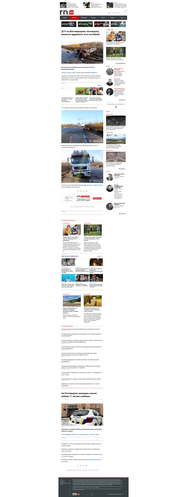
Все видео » (122, 168)
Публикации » (110, 29)
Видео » (108, 111)
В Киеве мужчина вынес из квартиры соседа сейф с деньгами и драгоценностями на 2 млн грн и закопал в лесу (79, 354)
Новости (74, 17)
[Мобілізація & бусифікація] (85, 26)
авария (86, 206)
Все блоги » (122, 100)
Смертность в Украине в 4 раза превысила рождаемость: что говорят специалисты (80, 384)
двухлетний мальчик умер (92, 459)
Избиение (79, 470)
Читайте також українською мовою (89, 37)
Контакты (62, 480)
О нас (61, 479)
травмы (89, 470)
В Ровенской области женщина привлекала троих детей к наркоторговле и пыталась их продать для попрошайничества (81, 341)
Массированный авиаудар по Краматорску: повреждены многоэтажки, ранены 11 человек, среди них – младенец (80, 366)
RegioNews (94, 72)
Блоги (122, 17)
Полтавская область (71, 470)
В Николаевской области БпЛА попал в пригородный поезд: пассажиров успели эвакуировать (81, 347)
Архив (61, 484)
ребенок (84, 470)
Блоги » (108, 66)
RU (126, 10)
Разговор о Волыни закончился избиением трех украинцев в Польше (80, 329)
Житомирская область (78, 206)
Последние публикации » (68, 220)
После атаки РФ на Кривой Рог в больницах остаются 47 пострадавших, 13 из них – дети (81, 373)
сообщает (69, 72)
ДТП (71, 206)
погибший (91, 206)
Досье (103, 17)
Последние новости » (67, 326)
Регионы (93, 17)
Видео (112, 17)
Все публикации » (121, 63)
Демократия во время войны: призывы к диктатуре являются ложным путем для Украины (119, 93)
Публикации (84, 17)
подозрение (95, 470)
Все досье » (122, 213)
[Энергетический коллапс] (68, 26)
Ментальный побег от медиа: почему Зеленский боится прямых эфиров (81, 379)
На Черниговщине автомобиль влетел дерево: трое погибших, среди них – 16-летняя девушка (81, 334)
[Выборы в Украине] (118, 26)
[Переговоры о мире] (101, 26)
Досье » (108, 171)
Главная (65, 17)
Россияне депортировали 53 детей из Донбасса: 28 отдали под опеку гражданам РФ (80, 360)
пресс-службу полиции (92, 434)
